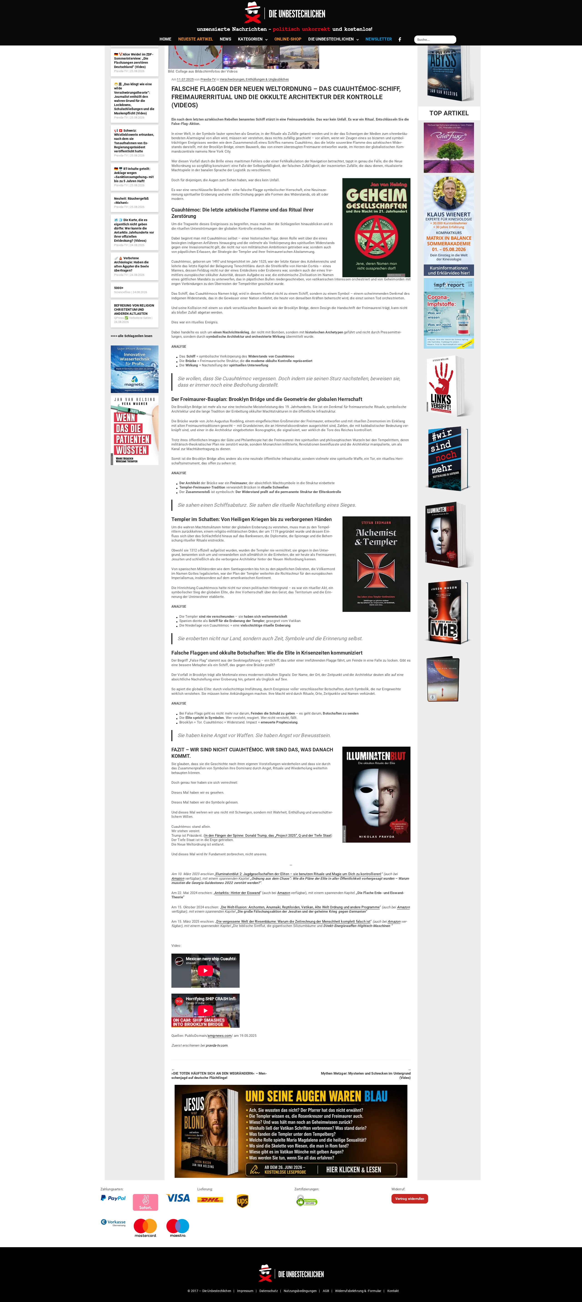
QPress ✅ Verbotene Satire (132, 318)
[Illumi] (449, 535)
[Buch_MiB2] (449, 612)
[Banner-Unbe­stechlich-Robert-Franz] (449, 147)
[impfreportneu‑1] (449, 313)
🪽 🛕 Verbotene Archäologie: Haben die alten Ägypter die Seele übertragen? (131, 264)
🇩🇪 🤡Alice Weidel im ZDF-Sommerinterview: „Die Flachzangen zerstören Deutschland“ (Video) (133, 61)
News (225, 39)
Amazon (177, 878)
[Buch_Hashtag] (449, 458)
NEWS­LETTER (379, 39)
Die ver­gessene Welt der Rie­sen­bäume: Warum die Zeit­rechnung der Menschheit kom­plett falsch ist (293, 921)
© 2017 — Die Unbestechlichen (209, 1290)
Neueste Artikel (195, 39)
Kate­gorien (250, 39)
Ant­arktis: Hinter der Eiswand (237, 893)
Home (165, 39)
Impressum (245, 1290)
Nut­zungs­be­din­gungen (300, 1290)
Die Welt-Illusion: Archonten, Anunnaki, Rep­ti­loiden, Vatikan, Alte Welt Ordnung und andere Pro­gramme (300, 907)
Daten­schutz (268, 1290)
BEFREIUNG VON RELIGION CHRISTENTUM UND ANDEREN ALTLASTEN (134, 309)
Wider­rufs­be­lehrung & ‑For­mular (358, 1290)
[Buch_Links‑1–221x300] (449, 385)
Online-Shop (288, 39)
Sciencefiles (122, 292)
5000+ (118, 288)
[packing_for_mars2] (449, 677)
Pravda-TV (121, 71)
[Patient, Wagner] (134, 430)
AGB (326, 1290)
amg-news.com (219, 1036)
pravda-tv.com (216, 1045)
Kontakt (393, 1290)
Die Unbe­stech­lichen (331, 39)
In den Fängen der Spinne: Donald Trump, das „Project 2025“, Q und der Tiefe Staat (268, 836)
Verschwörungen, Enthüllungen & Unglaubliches (254, 79)
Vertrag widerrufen (409, 1198)
